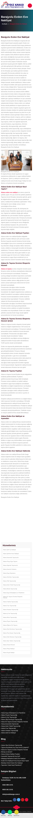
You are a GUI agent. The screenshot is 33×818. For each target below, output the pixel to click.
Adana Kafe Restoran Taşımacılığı (12, 637)
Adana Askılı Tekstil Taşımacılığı (11, 585)
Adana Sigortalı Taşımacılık (10, 565)
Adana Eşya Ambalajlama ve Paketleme (13, 592)
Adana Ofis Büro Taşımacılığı (11, 577)
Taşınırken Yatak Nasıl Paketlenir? (11, 765)
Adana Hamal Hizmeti (9, 644)
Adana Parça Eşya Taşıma (10, 561)
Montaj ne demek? (6, 752)
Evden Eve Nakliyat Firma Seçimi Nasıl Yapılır (15, 760)
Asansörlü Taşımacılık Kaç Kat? (10, 756)
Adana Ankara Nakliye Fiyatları (10, 754)
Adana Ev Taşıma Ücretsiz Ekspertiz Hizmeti (12, 597)
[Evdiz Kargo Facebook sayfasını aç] (14, 800)
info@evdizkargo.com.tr (11, 794)
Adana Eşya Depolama (9, 573)
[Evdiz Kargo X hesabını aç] (18, 800)
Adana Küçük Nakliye (8, 652)
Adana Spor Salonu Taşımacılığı (11, 640)
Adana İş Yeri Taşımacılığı (10, 613)
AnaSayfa (4, 24)
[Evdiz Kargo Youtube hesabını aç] (22, 800)
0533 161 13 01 (7, 789)
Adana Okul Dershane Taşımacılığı (12, 629)
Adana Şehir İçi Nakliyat (9, 549)
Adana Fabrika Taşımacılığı (10, 601)
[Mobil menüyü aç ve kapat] (30, 5)
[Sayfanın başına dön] (16, 807)
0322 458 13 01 (7, 785)
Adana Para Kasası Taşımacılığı (11, 633)
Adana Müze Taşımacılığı (10, 617)
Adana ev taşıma (6, 269)
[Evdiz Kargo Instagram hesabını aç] (26, 800)
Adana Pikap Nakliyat (8, 648)
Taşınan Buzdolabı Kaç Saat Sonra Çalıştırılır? (15, 747)
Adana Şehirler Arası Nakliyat (11, 553)
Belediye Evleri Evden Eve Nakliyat (12, 763)
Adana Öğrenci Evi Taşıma (10, 625)
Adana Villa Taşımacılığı (9, 581)
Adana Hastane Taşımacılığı (10, 609)
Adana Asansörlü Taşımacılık (11, 557)
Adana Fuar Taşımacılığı (9, 605)
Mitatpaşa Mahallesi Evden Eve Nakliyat (13, 758)
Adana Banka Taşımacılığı (10, 588)
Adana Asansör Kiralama (9, 569)
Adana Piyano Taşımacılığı (10, 621)
